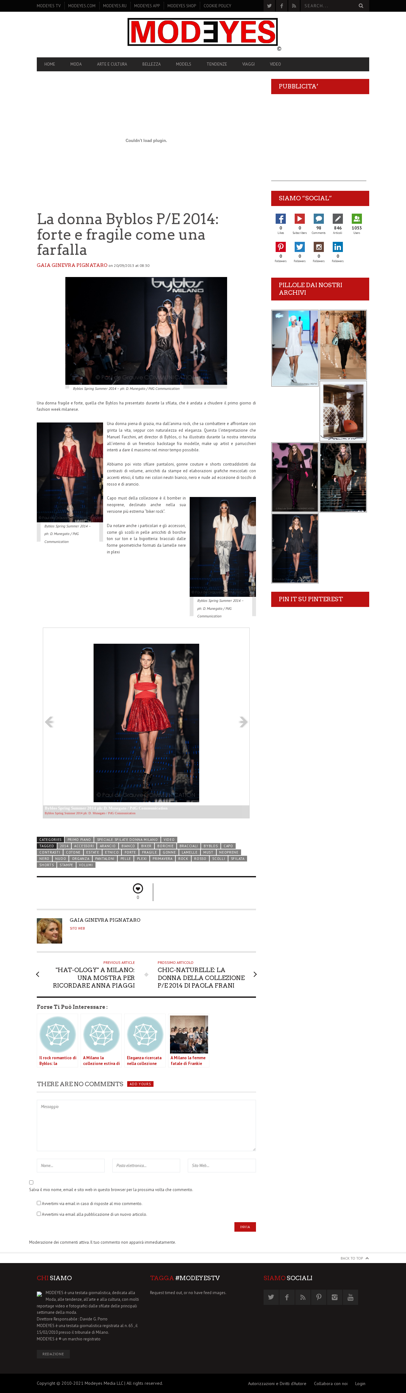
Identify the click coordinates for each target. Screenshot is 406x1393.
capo (228, 846)
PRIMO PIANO (79, 839)
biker (146, 846)
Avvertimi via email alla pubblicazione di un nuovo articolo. (94, 1214)
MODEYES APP (147, 6)
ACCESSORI (84, 846)
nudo (60, 858)
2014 (64, 846)
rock (183, 858)
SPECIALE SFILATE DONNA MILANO (127, 839)
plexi (142, 858)
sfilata (238, 858)
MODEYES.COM (81, 6)
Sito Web (77, 928)
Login (360, 1383)
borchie (165, 846)
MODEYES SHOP (181, 6)
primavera (162, 858)
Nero (44, 858)
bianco (128, 846)
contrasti (49, 852)
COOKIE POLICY (217, 6)
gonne (169, 852)
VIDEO (275, 64)
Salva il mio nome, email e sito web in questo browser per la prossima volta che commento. (111, 1189)
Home (49, 64)
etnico (112, 852)
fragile (149, 852)
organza (80, 858)
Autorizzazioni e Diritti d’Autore (277, 1383)
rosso (200, 858)
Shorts (46, 865)
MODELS (183, 64)
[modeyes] (203, 34)
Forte (130, 852)
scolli (218, 858)
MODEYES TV (49, 6)
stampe (66, 865)
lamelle (190, 852)
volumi (86, 865)
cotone (73, 852)
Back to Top (352, 1258)
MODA (76, 64)
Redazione (53, 1353)
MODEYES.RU (115, 6)
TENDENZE (216, 64)
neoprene (229, 852)
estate (92, 852)
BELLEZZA (151, 64)
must (208, 852)
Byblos (211, 846)
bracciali (189, 846)
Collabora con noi (331, 1383)
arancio (108, 846)
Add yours (140, 1084)
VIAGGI (248, 64)
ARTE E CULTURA (112, 64)
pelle (126, 858)
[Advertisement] (318, 141)
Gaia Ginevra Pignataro (72, 265)
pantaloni (105, 858)
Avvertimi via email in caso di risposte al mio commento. (92, 1203)
